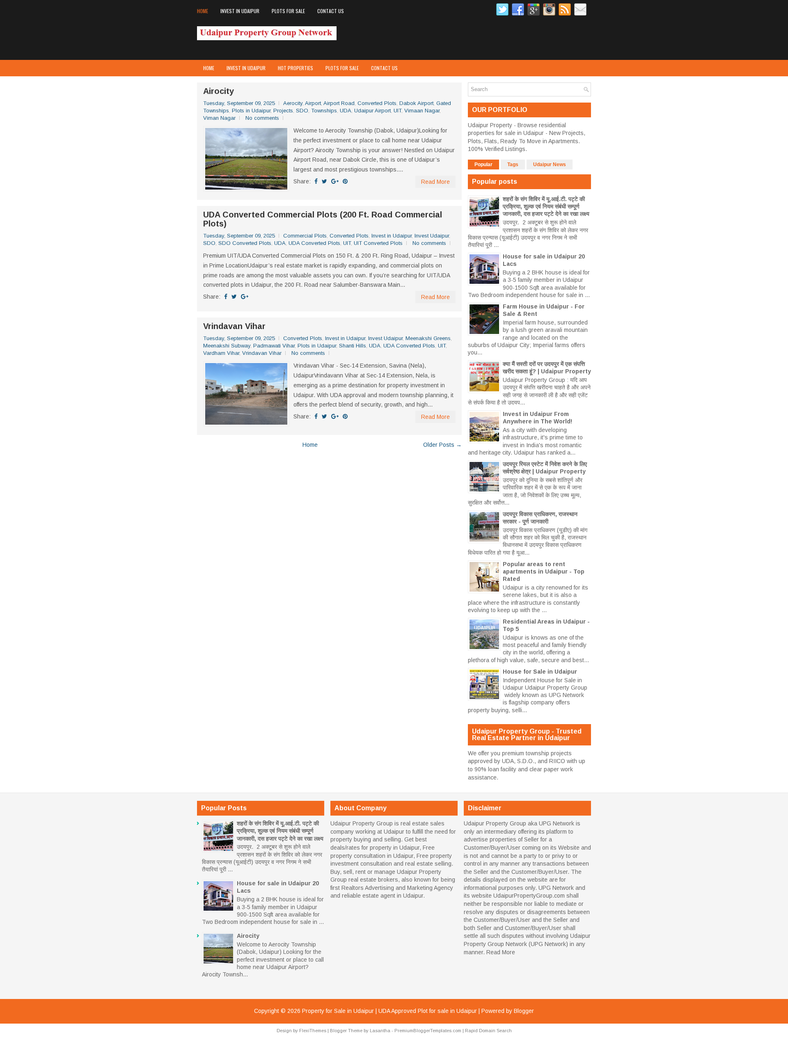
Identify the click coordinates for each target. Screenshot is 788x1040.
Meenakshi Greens (428, 338)
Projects (283, 110)
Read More (435, 181)
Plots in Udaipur (251, 110)
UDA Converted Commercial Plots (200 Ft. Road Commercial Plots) (322, 219)
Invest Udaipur (432, 236)
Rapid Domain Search (488, 1030)
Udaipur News (549, 164)
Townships (324, 110)
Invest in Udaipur (239, 10)
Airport (313, 103)
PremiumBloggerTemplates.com (427, 1030)
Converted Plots (376, 103)
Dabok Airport (416, 103)
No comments (262, 118)
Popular (483, 164)
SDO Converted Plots (244, 243)
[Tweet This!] (324, 181)
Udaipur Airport (372, 110)
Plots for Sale (288, 10)
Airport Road (339, 103)
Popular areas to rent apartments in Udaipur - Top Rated (543, 571)
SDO (302, 110)
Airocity (218, 91)
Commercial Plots (305, 236)
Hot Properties (295, 67)
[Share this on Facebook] (316, 181)
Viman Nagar (219, 118)
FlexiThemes (312, 1030)
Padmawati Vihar (274, 346)
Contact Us (330, 10)
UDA (345, 110)
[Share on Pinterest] (345, 181)
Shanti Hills (352, 346)
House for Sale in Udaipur (540, 671)
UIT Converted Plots (378, 243)
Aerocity (292, 103)
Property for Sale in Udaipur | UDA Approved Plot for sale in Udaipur (389, 1011)
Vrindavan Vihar (234, 326)
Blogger (524, 1011)
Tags (512, 164)
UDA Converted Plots (314, 243)
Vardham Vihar (221, 353)
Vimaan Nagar (422, 110)
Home (202, 10)
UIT (397, 110)
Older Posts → (442, 444)
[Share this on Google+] (335, 181)
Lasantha (380, 1030)
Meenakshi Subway (226, 346)
